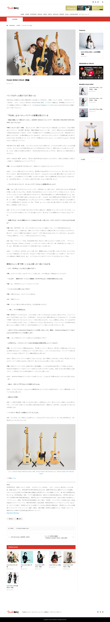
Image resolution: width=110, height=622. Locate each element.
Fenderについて (26, 612)
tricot (27, 528)
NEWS (45, 14)
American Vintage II (21, 528)
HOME (22, 14)
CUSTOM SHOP (74, 14)
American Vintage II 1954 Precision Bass (22, 471)
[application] (91, 72)
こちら (14, 478)
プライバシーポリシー (55, 612)
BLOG (67, 14)
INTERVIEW (33, 14)
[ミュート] (98, 78)
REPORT (62, 14)
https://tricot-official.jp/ (13, 513)
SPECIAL (40, 14)
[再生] (81, 78)
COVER (27, 14)
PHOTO (50, 14)
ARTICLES (55, 14)
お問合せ (46, 612)
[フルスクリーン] (101, 78)
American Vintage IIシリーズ (43, 105)
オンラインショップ (84, 14)
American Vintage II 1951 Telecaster (44, 471)
